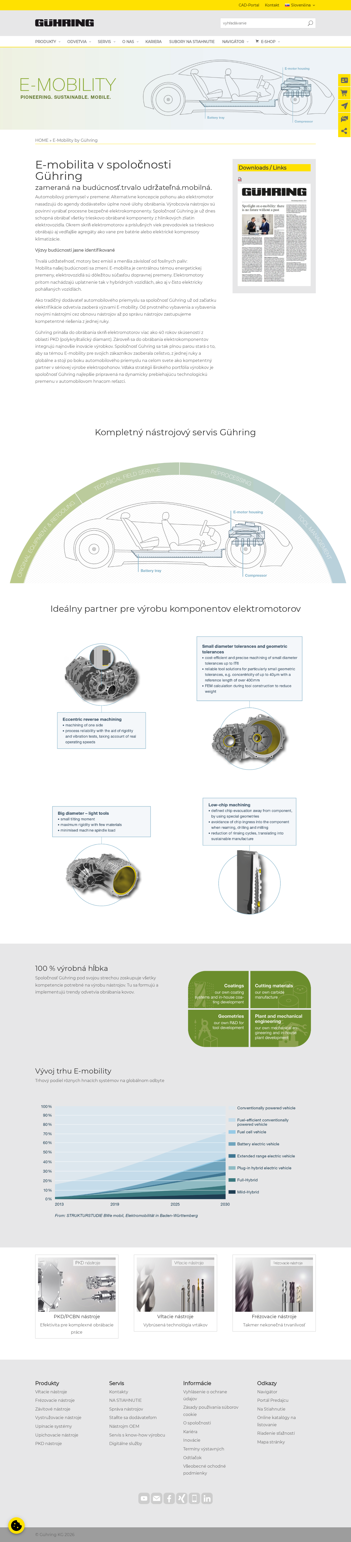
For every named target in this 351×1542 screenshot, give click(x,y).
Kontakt (272, 5)
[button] (16, 1525)
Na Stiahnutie (271, 1409)
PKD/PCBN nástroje (77, 1316)
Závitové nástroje (52, 1409)
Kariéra (190, 1431)
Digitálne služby (125, 1443)
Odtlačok (192, 1457)
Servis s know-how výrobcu (137, 1435)
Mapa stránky (271, 1442)
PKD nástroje (48, 1443)
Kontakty (118, 1391)
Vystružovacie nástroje (58, 1417)
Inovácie (191, 1440)
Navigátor (267, 1391)
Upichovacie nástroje (56, 1435)
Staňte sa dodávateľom (133, 1417)
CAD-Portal (249, 5)
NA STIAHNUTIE (125, 1400)
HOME (42, 140)
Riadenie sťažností (276, 1433)
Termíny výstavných (203, 1449)
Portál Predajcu (273, 1400)
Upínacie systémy (53, 1426)
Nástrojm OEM (124, 1426)
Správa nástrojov (126, 1409)
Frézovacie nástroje (274, 1316)
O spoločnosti (197, 1423)
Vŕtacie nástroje (175, 1316)
